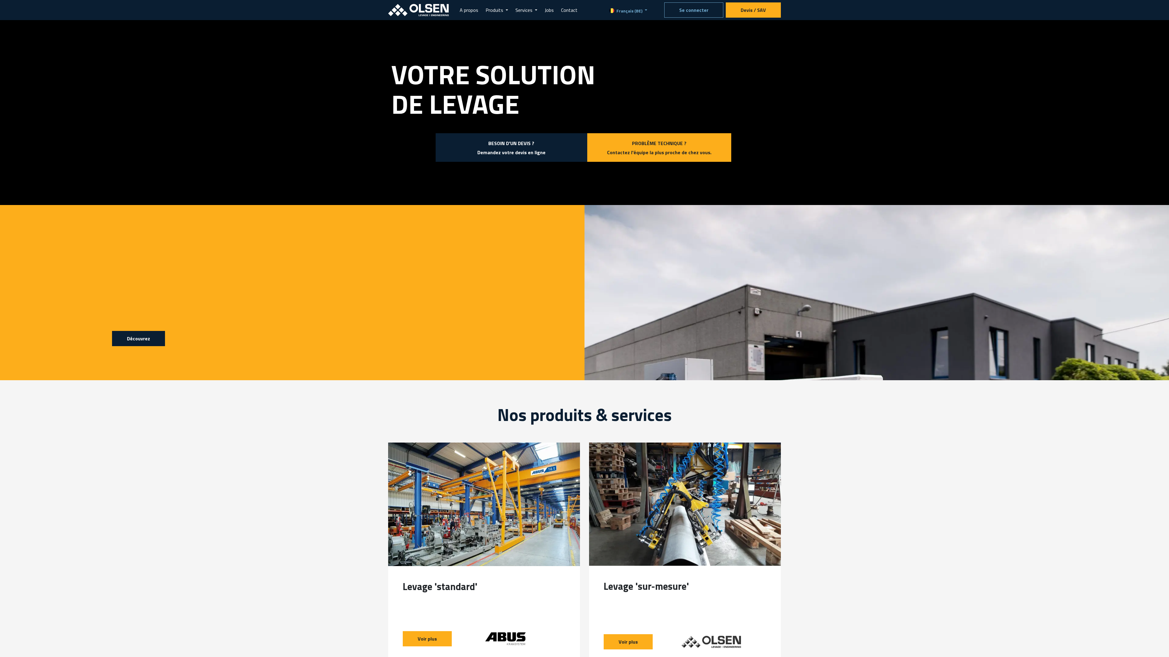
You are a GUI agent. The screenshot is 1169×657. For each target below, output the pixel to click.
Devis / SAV (753, 10)
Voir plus (427, 638)
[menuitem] (469, 10)
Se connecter (693, 10)
